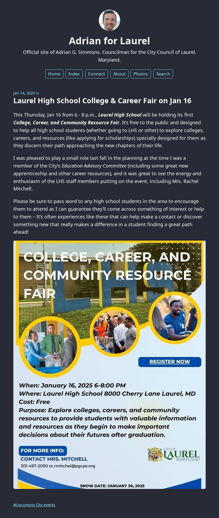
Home (54, 74)
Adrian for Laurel (109, 40)
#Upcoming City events (34, 504)
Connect (96, 74)
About (119, 74)
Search (163, 74)
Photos (141, 74)
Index (74, 74)
